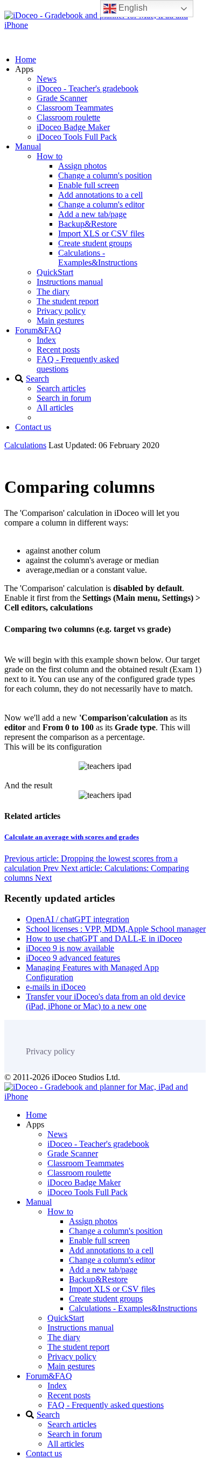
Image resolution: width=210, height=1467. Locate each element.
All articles (55, 407)
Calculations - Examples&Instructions (97, 257)
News (47, 78)
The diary (53, 291)
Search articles (61, 388)
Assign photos (82, 165)
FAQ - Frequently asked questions (105, 1405)
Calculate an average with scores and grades (71, 837)
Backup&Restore (87, 223)
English (132, 7)
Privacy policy (61, 310)
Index (46, 339)
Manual (28, 146)
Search (37, 378)
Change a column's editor (101, 204)
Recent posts (58, 349)
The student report (68, 301)
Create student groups (95, 243)
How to (49, 156)
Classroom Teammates (75, 107)
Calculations (25, 445)
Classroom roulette (68, 117)
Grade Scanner (62, 98)
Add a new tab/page (92, 214)
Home (25, 59)
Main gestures (60, 320)
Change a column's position (105, 175)
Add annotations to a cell (100, 194)
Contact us (33, 427)
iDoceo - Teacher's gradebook (87, 88)
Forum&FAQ (38, 330)
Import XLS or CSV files (101, 233)
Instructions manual (70, 281)
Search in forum (64, 397)
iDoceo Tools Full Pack (77, 136)
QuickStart (55, 272)
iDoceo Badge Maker (73, 127)
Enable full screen (88, 185)
